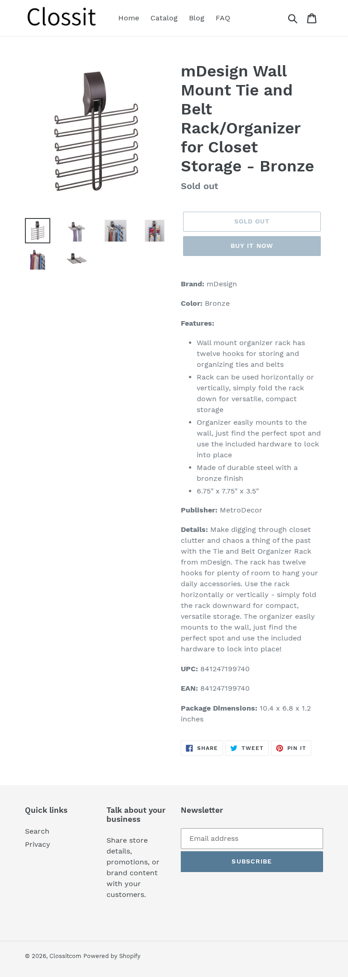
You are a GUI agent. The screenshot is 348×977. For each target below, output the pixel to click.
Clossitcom (65, 956)
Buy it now (252, 245)
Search (37, 831)
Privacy (37, 844)
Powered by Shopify (111, 956)
